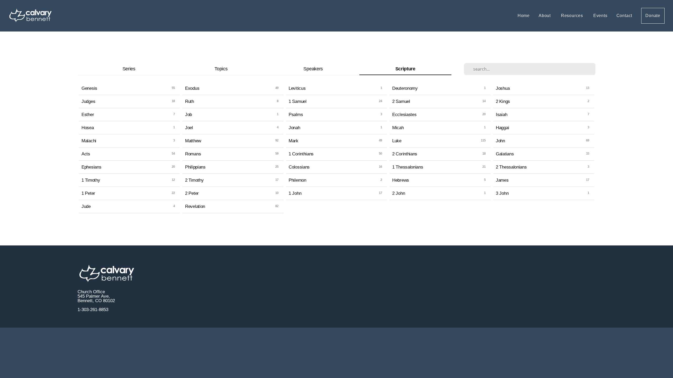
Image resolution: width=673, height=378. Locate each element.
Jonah (294, 127)
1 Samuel (298, 101)
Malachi (88, 140)
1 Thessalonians (407, 167)
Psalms (296, 114)
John (500, 140)
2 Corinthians (404, 153)
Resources (572, 15)
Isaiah (501, 114)
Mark (293, 140)
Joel (189, 127)
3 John (502, 193)
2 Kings (503, 101)
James (502, 180)
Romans (193, 153)
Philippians (195, 167)
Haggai (502, 127)
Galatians (505, 153)
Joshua (502, 88)
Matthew (193, 140)
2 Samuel (401, 101)
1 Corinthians (301, 153)
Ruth (189, 101)
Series (129, 68)
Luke (396, 140)
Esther (87, 114)
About (545, 15)
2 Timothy (194, 180)
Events (600, 15)
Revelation (195, 206)
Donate (652, 15)
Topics (221, 68)
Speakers (313, 68)
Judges (88, 101)
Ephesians (91, 167)
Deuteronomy (405, 88)
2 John (398, 193)
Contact (624, 15)
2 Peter (192, 193)
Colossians (299, 167)
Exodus (192, 88)
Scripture (405, 68)
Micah (398, 127)
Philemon (297, 180)
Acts (85, 153)
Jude (86, 206)
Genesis (89, 88)
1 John (295, 193)
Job (188, 114)
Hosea (87, 127)
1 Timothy (90, 180)
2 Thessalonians (511, 167)
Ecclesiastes (404, 114)
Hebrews (400, 180)
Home (524, 15)
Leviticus (297, 88)
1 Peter (88, 193)
